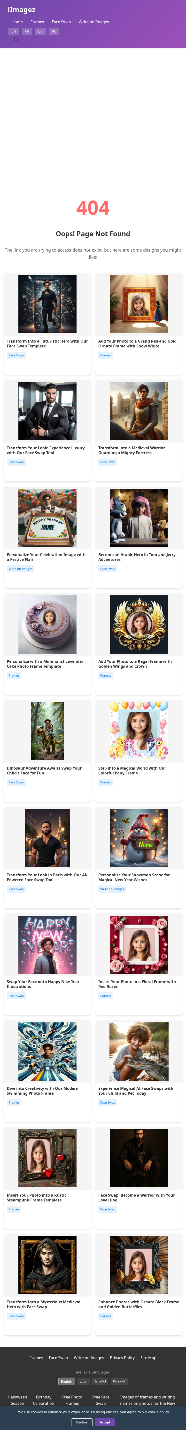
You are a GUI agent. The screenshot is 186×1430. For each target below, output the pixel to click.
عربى (83, 1381)
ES (40, 31)
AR (27, 31)
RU (54, 31)
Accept (105, 1422)
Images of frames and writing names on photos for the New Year (147, 1403)
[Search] (16, 39)
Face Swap (61, 22)
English (66, 1381)
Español (100, 1381)
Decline (81, 1422)
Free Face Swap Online (100, 1403)
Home (17, 22)
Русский (119, 1381)
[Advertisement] (93, 109)
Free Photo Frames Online (72, 1403)
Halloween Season (17, 1400)
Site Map (148, 1357)
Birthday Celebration (43, 1400)
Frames (37, 22)
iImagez (21, 9)
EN (13, 31)
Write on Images (94, 22)
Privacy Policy (122, 1357)
